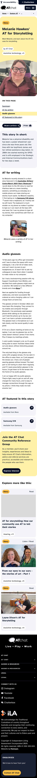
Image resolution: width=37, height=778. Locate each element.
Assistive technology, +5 (13, 581)
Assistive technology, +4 (13, 628)
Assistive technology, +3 (13, 53)
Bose (19, 288)
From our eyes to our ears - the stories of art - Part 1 (17, 572)
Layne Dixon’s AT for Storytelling (13, 619)
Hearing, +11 (8, 534)
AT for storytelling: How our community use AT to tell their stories (17, 524)
